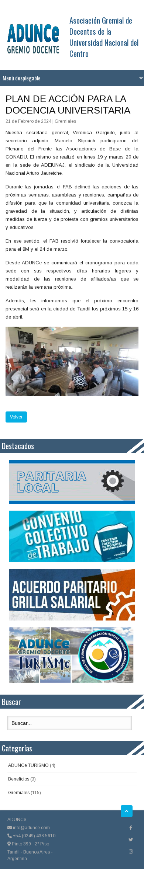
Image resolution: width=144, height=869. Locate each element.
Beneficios (18, 779)
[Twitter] (130, 839)
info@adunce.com (31, 827)
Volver (16, 417)
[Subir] (127, 811)
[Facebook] (130, 828)
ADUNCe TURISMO (28, 765)
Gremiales (19, 792)
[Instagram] (131, 851)
